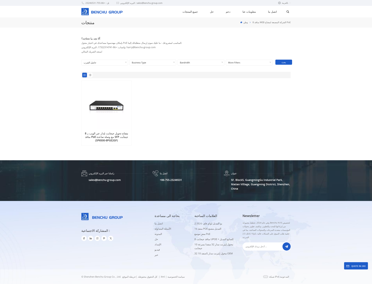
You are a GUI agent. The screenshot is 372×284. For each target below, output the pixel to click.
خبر (156, 255)
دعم (228, 11)
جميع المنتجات (190, 11)
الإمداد (158, 244)
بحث (283, 62)
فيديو (157, 249)
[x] (110, 238)
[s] (97, 238)
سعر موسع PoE (202, 234)
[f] (84, 238)
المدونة (158, 234)
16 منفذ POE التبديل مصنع (207, 228)
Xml (163, 276)
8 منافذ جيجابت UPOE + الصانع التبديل (214, 239)
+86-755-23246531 (171, 180)
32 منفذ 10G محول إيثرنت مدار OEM (213, 253)
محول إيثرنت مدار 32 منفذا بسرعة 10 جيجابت (213, 246)
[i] (90, 238)
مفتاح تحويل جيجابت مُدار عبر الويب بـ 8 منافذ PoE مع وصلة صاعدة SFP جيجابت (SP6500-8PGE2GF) (106, 137)
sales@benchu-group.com (105, 180)
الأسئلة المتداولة (163, 228)
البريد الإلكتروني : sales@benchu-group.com (141, 2)
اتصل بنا (272, 11)
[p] (104, 238)
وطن (245, 22)
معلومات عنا (249, 11)
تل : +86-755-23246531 (97, 2)
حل (212, 11)
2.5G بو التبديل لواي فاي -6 (208, 223)
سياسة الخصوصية (176, 276)
